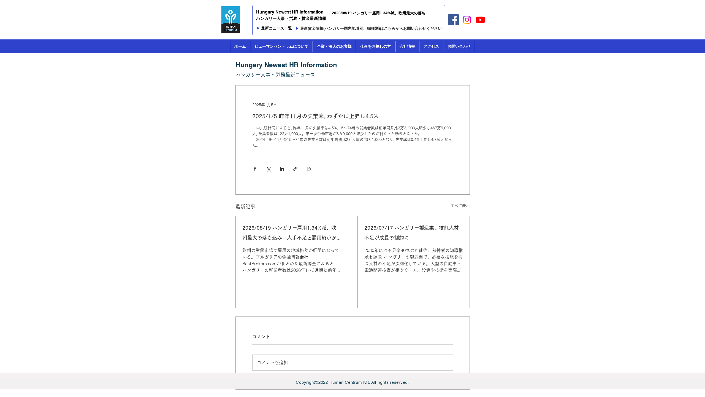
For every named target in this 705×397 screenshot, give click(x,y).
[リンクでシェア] (295, 168)
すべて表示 (460, 206)
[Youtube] (480, 19)
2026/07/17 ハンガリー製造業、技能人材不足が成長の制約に (411, 232)
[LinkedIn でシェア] (281, 168)
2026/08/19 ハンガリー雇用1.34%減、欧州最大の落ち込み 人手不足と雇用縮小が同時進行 (289, 234)
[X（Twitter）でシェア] (268, 168)
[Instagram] (467, 19)
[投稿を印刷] (308, 168)
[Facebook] (453, 19)
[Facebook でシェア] (254, 168)
